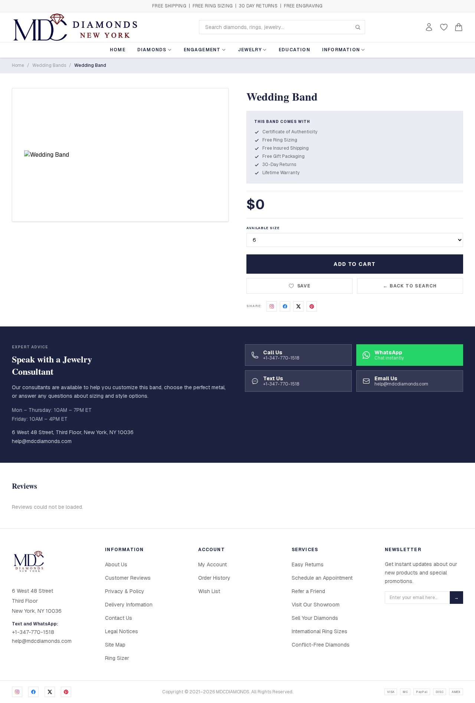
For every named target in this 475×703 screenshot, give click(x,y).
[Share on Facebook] (285, 306)
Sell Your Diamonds (315, 618)
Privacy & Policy (124, 591)
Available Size (263, 228)
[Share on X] (298, 306)
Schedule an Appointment (322, 578)
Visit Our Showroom (316, 604)
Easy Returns (308, 564)
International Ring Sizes (319, 631)
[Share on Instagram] (271, 306)
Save (304, 286)
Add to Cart (355, 264)
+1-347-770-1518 (33, 632)
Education (294, 50)
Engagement (202, 50)
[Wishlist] (443, 27)
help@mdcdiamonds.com (42, 441)
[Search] (357, 27)
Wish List (209, 591)
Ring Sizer (117, 658)
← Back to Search (410, 286)
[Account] (429, 27)
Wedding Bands (49, 65)
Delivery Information (129, 604)
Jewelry (250, 50)
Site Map (115, 644)
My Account (212, 564)
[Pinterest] (66, 692)
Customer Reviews (128, 578)
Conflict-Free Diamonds (321, 644)
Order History (214, 578)
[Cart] (458, 27)
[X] (50, 692)
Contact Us (118, 618)
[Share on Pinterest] (312, 306)
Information (341, 50)
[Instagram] (17, 692)
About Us (116, 564)
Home (117, 50)
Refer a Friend (308, 591)
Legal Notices (121, 631)
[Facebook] (33, 692)
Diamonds (152, 50)
